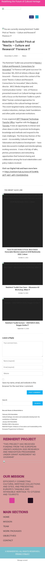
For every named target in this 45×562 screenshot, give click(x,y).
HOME (6, 517)
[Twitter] (22, 4)
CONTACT (8, 540)
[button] (37, 16)
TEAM (6, 526)
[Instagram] (12, 500)
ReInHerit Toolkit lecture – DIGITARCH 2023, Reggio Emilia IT (22, 324)
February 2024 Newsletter (10, 414)
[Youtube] (36, 500)
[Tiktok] (30, 500)
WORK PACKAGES (12, 531)
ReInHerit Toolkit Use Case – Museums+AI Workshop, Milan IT (22, 288)
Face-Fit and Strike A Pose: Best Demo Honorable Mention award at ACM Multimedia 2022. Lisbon (22, 252)
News (24, 56)
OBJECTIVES (9, 536)
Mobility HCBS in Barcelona (10, 424)
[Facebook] (5, 500)
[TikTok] (24, 4)
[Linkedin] (18, 500)
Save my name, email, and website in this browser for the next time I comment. (19, 384)
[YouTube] (25, 4)
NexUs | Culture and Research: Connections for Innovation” (22, 66)
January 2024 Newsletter (9, 422)
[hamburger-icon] (31, 16)
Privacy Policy (22, 554)
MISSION (7, 521)
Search (4, 400)
